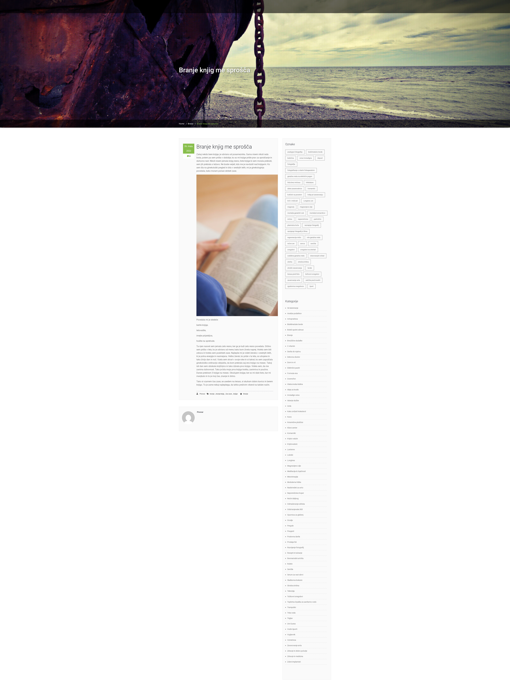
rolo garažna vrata (313, 237)
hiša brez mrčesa (293, 182)
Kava (289, 417)
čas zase (229, 394)
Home (181, 124)
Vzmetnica (291, 640)
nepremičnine (303, 219)
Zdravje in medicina (295, 656)
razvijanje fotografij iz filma (297, 231)
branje (212, 394)
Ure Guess (291, 624)
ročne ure (290, 244)
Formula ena (292, 373)
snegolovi (291, 250)
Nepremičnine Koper (295, 493)
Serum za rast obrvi (295, 575)
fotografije (291, 164)
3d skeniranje (292, 308)
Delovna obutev (293, 357)
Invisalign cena (293, 395)
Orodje (290, 520)
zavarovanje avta (293, 280)
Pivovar (202, 394)
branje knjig (220, 394)
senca (302, 244)
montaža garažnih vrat (295, 213)
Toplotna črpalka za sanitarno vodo (301, 602)
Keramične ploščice (295, 422)
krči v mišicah (292, 201)
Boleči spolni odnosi (295, 330)
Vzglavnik (291, 635)
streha (289, 262)
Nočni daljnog (293, 498)
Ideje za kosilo (293, 390)
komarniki (311, 189)
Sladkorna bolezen (294, 580)
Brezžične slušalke (294, 341)
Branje (190, 124)
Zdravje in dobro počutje (297, 651)
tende (310, 268)
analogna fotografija (294, 152)
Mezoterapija (292, 477)
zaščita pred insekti (313, 280)
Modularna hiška (294, 482)
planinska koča (293, 225)
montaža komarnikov (317, 213)
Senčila (290, 569)
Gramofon (291, 379)
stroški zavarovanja (294, 268)
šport (311, 286)
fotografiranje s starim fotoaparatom (301, 170)
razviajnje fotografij (312, 225)
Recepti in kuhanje (294, 553)
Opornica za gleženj (295, 515)
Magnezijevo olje (294, 466)
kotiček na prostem (294, 195)
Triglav (290, 618)
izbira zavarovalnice (294, 189)
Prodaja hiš (292, 542)
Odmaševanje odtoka (296, 504)
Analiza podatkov (294, 313)
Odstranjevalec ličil (295, 509)
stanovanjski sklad (317, 256)
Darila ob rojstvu (294, 351)
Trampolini (291, 607)
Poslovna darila (293, 537)
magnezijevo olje (306, 207)
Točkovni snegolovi (295, 596)
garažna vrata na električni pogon (299, 176)
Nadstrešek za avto (295, 488)
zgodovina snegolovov (295, 286)
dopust (320, 158)
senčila (313, 244)
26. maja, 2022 (188, 148)
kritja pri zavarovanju (315, 195)
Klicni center (292, 428)
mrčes (289, 219)
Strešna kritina (293, 586)
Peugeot (290, 531)
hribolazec (310, 182)
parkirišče (317, 219)
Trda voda (291, 613)
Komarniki (291, 433)
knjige (235, 394)
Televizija (291, 591)
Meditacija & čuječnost (296, 471)
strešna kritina (303, 262)
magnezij (290, 207)
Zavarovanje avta (294, 645)
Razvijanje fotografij (295, 547)
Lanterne (291, 449)
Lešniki (290, 455)
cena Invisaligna (305, 158)
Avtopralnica (292, 319)
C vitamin (291, 346)
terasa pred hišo (293, 274)
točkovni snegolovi (312, 274)
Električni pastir (293, 368)
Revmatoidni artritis (295, 558)
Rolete (289, 564)
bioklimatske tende (315, 152)
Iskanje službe (293, 400)
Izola (289, 406)
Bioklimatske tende (295, 324)
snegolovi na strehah (308, 250)
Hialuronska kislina (295, 384)
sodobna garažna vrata (295, 256)
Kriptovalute (292, 444)
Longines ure (308, 201)
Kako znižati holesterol (296, 411)
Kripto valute (292, 439)
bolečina (290, 158)
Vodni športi (292, 629)
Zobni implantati (294, 662)
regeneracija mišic (294, 237)
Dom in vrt (291, 362)
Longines (291, 460)
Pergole (290, 526)
